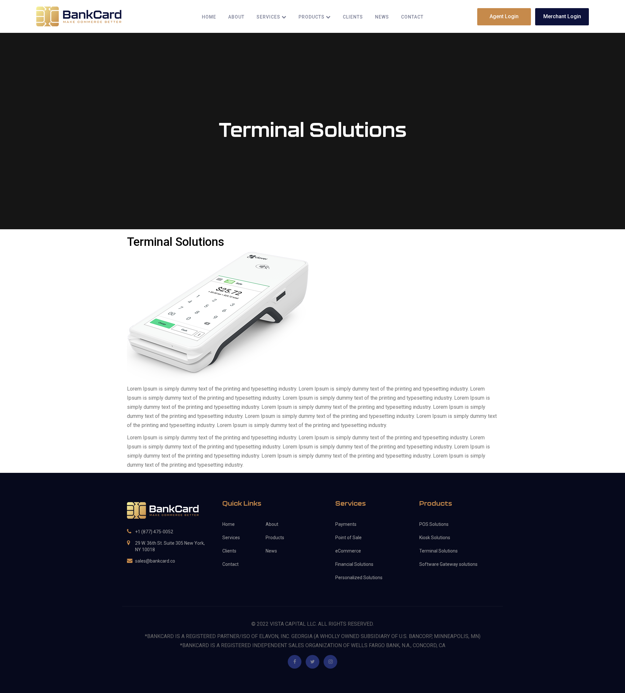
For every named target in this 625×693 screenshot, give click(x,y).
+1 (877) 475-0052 (154, 531)
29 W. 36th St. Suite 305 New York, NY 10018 (170, 546)
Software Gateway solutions (448, 564)
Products (312, 17)
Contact (412, 17)
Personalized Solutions (358, 577)
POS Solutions (434, 524)
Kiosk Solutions (434, 537)
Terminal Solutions (438, 550)
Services (269, 17)
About (236, 17)
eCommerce (348, 550)
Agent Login (504, 16)
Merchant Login (562, 16)
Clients (353, 17)
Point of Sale (348, 537)
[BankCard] (78, 16)
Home (209, 17)
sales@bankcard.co (155, 561)
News (382, 17)
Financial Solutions (354, 564)
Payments (345, 524)
